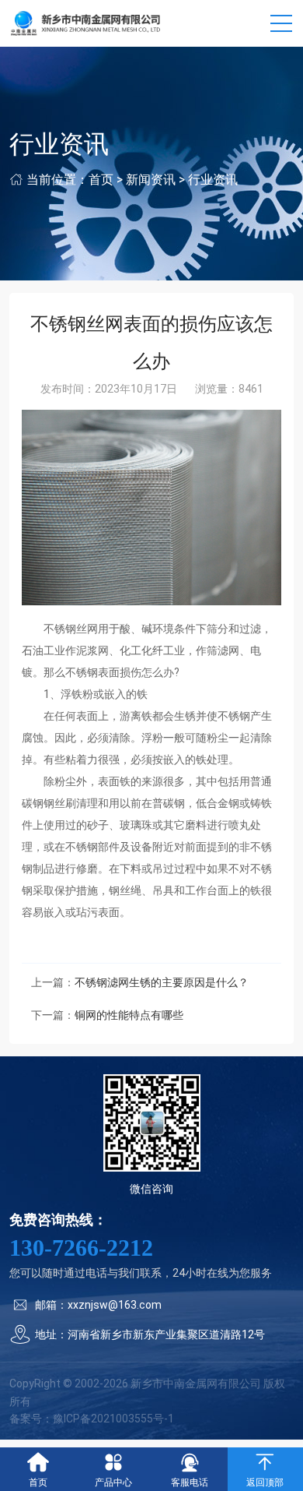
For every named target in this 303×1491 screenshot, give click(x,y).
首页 (101, 179)
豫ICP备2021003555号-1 (113, 1418)
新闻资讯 (151, 179)
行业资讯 (213, 179)
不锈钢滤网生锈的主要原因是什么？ (162, 982)
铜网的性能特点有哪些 (129, 1015)
